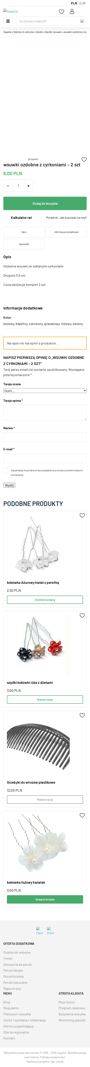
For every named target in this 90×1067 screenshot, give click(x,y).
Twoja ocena (12, 384)
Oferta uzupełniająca (18, 1026)
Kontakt (9, 1038)
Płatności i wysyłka (17, 1014)
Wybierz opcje (45, 699)
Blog (6, 1002)
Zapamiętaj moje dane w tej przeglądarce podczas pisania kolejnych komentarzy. (47, 472)
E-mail (8, 449)
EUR (82, 3)
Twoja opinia (13, 400)
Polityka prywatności (52, 1057)
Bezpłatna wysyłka (72, 1014)
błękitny (21, 324)
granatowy (51, 324)
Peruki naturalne (15, 982)
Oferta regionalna (16, 1032)
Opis (24, 231)
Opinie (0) (24, 244)
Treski (7, 958)
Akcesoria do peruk (17, 964)
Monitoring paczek (72, 1020)
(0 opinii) (33, 159)
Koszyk (83, 11)
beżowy (8, 324)
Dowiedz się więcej (45, 599)
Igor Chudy (57, 1061)
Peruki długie (13, 970)
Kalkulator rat (21, 217)
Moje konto (67, 1002)
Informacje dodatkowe (66, 231)
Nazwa (9, 428)
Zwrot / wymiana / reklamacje (24, 1020)
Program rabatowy (72, 1008)
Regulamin (11, 1008)
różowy (66, 324)
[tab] (23, 232)
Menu (8, 21)
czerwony (36, 324)
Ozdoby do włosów (17, 952)
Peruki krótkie (13, 976)
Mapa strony (12, 988)
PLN (74, 3)
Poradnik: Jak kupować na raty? (66, 217)
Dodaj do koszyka (45, 203)
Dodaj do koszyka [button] (45, 899)
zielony (78, 324)
